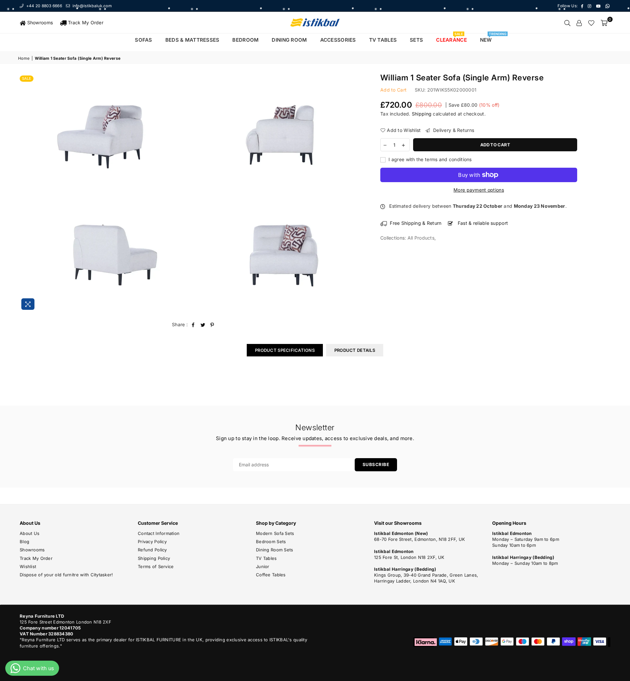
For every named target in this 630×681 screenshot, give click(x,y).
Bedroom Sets (271, 541)
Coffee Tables (271, 574)
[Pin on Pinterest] (212, 324)
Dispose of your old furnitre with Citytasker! (66, 574)
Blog (24, 541)
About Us (29, 533)
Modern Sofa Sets (275, 533)
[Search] (567, 23)
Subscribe (376, 464)
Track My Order (85, 22)
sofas (143, 40)
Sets (416, 40)
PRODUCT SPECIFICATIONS (285, 350)
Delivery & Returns (453, 130)
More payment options (478, 190)
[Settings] (579, 23)
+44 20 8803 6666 (43, 5)
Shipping (421, 114)
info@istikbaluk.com (91, 5)
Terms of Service (156, 566)
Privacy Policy (152, 541)
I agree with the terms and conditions (429, 159)
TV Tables (266, 558)
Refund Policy (152, 549)
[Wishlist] (591, 23)
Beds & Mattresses (192, 40)
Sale (26, 78)
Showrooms (39, 22)
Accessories (338, 40)
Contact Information (158, 533)
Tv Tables (383, 40)
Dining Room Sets (274, 549)
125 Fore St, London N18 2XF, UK (409, 557)
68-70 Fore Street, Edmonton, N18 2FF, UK (419, 539)
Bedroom (245, 40)
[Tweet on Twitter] (202, 324)
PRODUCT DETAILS (354, 350)
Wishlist (28, 566)
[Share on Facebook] (193, 324)
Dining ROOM (289, 40)
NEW (488, 38)
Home (24, 58)
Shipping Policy (154, 558)
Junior (262, 566)
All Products (421, 238)
